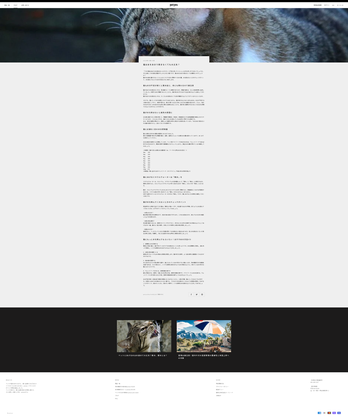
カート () (340, 5)
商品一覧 (7, 5)
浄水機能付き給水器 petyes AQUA (125, 386)
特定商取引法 (220, 383)
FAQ (116, 398)
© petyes (10, 413)
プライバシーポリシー (222, 386)
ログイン (326, 5)
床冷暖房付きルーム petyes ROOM (125, 389)
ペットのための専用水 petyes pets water (127, 392)
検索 (333, 5)
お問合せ (218, 395)
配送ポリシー (220, 389)
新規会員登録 (317, 5)
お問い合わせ (25, 5)
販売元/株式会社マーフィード (224, 392)
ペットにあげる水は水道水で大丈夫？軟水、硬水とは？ (143, 355)
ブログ (15, 5)
